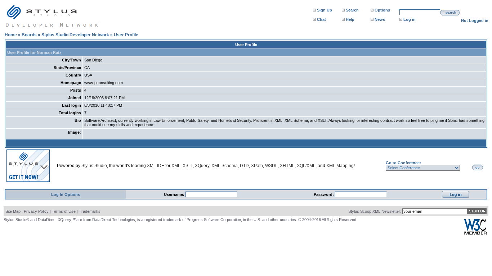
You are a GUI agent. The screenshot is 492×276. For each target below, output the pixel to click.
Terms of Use (64, 211)
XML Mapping (340, 165)
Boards (29, 34)
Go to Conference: (403, 163)
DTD (244, 165)
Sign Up (324, 10)
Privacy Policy (36, 211)
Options (382, 10)
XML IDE (155, 165)
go (477, 167)
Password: (324, 194)
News (380, 19)
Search (352, 10)
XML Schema (224, 165)
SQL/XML (306, 165)
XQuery (202, 165)
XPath (257, 165)
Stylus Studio (94, 165)
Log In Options (65, 194)
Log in (409, 19)
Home (11, 34)
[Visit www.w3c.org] (475, 233)
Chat (321, 19)
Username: (174, 194)
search (451, 12)
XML (175, 165)
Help (350, 19)
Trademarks (89, 211)
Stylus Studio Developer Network (75, 34)
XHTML (287, 165)
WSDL (271, 165)
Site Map (13, 211)
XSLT (188, 165)
